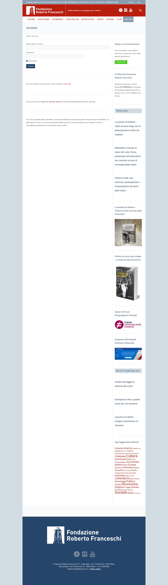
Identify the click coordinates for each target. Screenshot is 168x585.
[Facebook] (120, 10)
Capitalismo (119, 451)
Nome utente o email (34, 44)
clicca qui (67, 84)
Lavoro (132, 476)
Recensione (130, 484)
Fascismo (119, 468)
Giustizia (127, 470)
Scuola (124, 490)
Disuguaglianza (121, 462)
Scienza (118, 490)
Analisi (135, 448)
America (128, 448)
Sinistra (130, 490)
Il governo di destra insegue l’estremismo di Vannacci (126, 421)
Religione (120, 487)
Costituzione (135, 453)
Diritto (134, 459)
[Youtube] (131, 10)
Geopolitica (120, 470)
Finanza (136, 468)
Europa (132, 464)
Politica (130, 481)
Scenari (135, 487)
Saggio (128, 487)
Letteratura (122, 478)
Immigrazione (119, 473)
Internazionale (130, 473)
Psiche (118, 484)
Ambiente (119, 448)
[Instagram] (126, 10)
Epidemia (119, 465)
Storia (130, 492)
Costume (120, 456)
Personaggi (120, 481)
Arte (139, 448)
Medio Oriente (134, 479)
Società (121, 492)
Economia (133, 461)
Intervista (120, 475)
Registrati (131, 2)
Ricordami (33, 61)
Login (139, 2)
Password (30, 52)
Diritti (129, 459)
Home (28, 36)
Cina (125, 451)
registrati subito (54, 102)
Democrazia (121, 459)
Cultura (131, 456)
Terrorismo (137, 493)
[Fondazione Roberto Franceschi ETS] (84, 535)
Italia (127, 476)
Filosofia (127, 467)
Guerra (134, 470)
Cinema (130, 451)
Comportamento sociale (123, 453)
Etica (126, 465)
